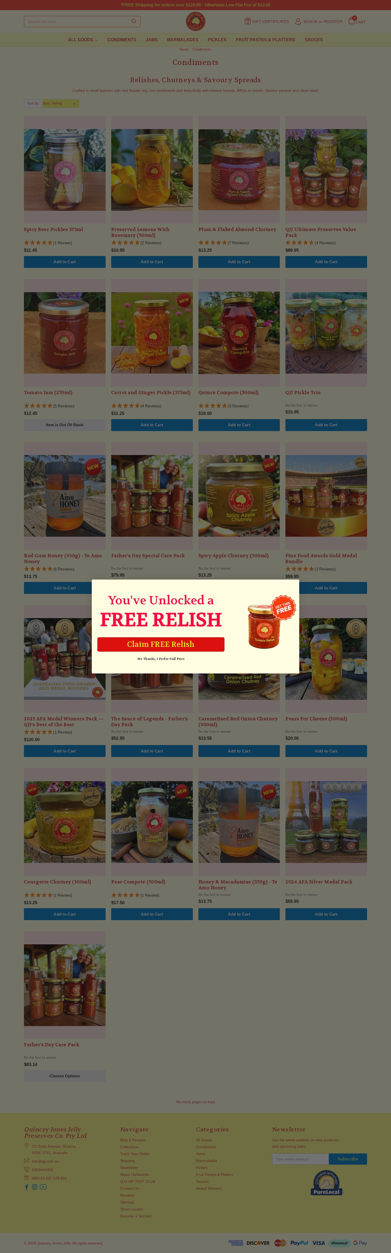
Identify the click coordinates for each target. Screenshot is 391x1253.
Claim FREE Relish (161, 644)
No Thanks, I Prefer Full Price (161, 659)
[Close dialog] (292, 586)
